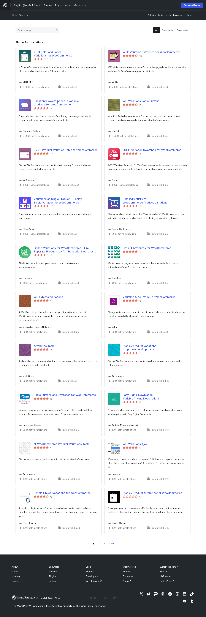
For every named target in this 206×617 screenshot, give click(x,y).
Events (126, 571)
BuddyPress (167, 581)
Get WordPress (192, 5)
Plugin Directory (20, 15)
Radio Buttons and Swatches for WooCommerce (65, 394)
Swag (127, 581)
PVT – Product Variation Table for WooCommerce (66, 150)
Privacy (15, 581)
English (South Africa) (51, 598)
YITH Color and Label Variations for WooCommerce (53, 53)
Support (90, 571)
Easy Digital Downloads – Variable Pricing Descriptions (141, 396)
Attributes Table (44, 346)
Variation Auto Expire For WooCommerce (149, 297)
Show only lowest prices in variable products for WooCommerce (56, 102)
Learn (89, 566)
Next (111, 543)
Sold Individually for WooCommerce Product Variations (145, 200)
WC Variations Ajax (135, 444)
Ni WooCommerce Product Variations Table (62, 444)
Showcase (54, 566)
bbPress (165, 576)
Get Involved (129, 566)
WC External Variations (48, 297)
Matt (163, 571)
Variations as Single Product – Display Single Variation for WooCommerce (58, 200)
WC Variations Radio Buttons (141, 101)
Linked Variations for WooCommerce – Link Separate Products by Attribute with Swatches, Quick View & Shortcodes (64, 249)
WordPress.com (169, 566)
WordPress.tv (94, 581)
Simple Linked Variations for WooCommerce (62, 493)
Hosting (16, 576)
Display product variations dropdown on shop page (139, 347)
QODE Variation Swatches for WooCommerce (152, 150)
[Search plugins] (56, 30)
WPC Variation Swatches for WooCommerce (151, 52)
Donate (128, 576)
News (15, 571)
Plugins (52, 576)
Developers (92, 576)
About (15, 566)
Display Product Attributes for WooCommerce (152, 493)
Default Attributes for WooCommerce (147, 248)
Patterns (53, 581)
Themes (53, 571)
